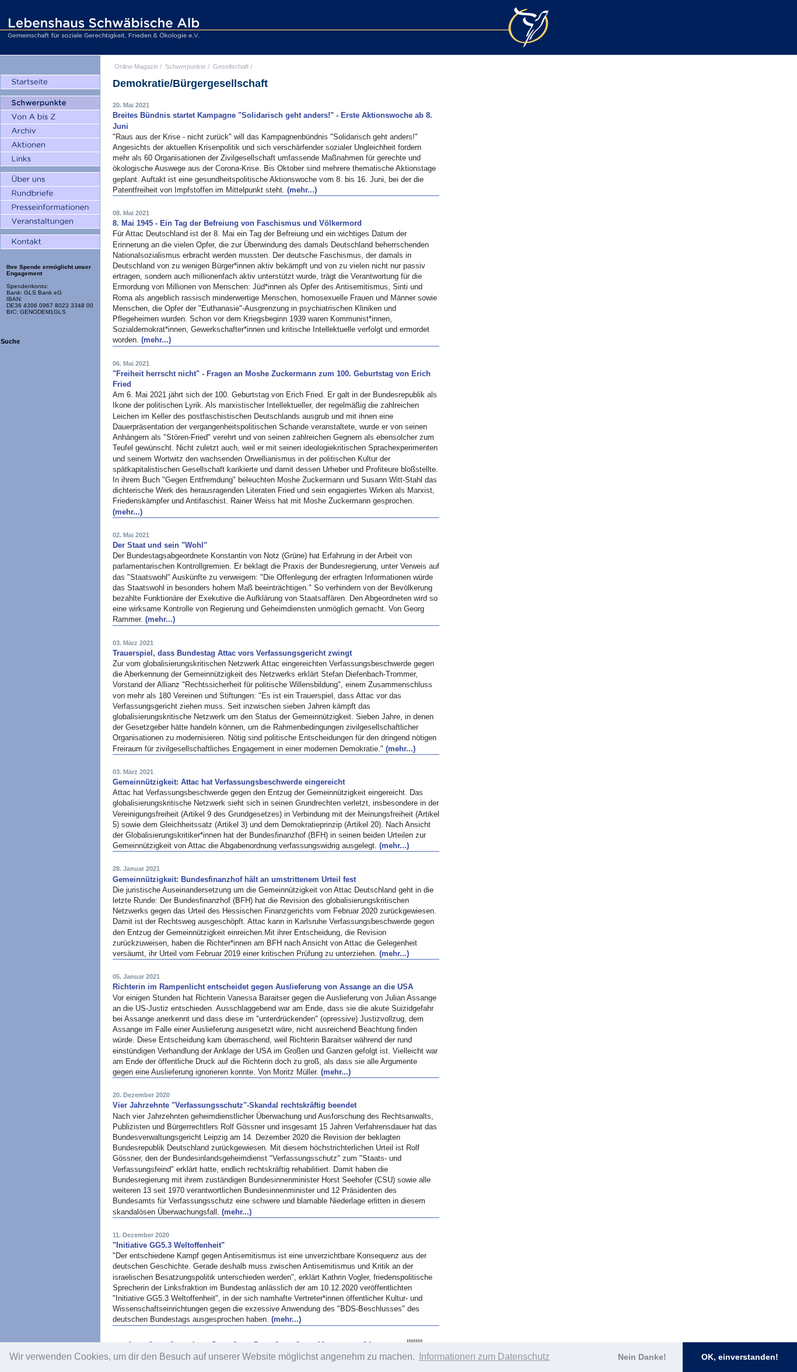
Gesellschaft (231, 66)
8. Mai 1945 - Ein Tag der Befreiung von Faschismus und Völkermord (237, 223)
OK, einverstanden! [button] (739, 1357)
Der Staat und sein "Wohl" (160, 545)
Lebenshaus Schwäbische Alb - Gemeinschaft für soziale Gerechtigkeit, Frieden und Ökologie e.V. (102, 27)
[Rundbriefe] (50, 194)
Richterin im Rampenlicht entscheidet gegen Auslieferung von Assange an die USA (263, 986)
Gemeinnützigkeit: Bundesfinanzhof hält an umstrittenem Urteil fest (234, 879)
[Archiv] (50, 131)
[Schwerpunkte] (50, 103)
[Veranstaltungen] (50, 222)
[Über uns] (50, 180)
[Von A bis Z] (50, 117)
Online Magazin (136, 66)
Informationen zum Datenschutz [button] (484, 1357)
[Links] (50, 159)
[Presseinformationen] (50, 208)
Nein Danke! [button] (642, 1357)
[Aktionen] (50, 145)
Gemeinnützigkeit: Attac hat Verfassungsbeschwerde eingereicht (229, 782)
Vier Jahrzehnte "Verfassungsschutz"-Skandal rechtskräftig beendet (234, 1105)
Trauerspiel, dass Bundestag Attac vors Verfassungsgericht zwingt (232, 653)
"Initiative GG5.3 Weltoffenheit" (169, 1245)
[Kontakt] (50, 242)
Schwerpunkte (185, 66)
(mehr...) (302, 190)
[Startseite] (50, 82)
